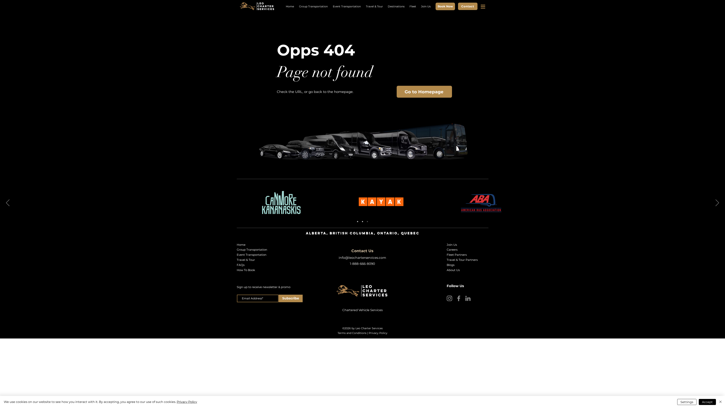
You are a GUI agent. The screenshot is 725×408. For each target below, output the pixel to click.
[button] (483, 6)
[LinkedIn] (468, 298)
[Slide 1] (357, 221)
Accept (707, 402)
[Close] (720, 402)
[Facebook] (458, 298)
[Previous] (7, 203)
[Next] (717, 203)
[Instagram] (449, 298)
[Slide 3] (367, 221)
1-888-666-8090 (362, 264)
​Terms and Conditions (352, 333)
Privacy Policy (378, 333)
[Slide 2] (362, 221)
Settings (686, 402)
